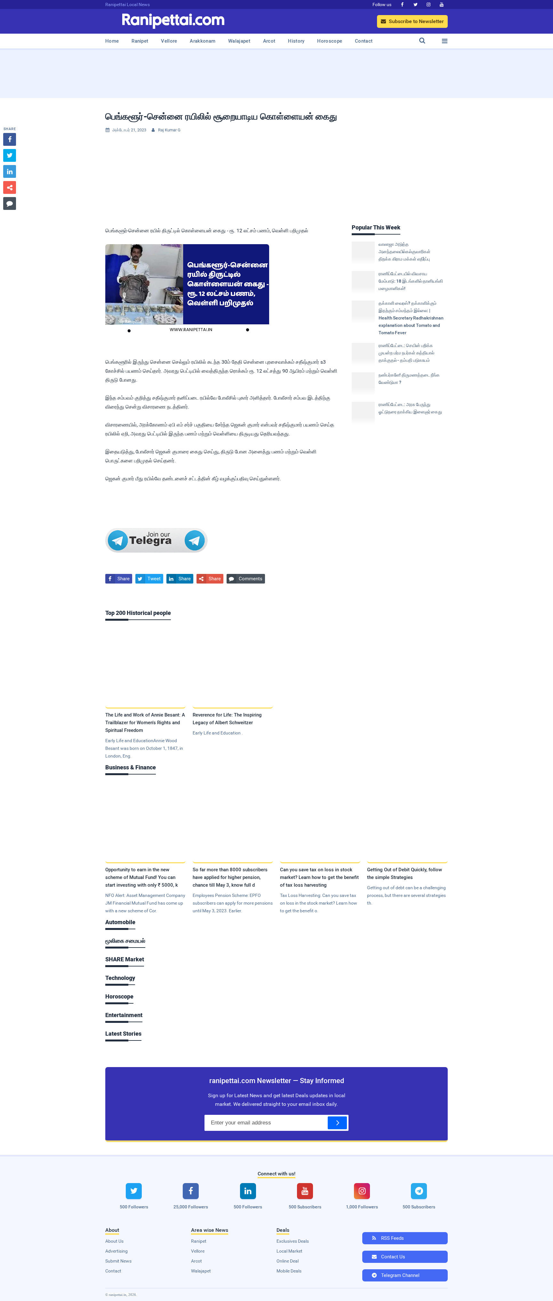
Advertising (116, 1251)
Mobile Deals (288, 1270)
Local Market (289, 1251)
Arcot (269, 41)
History (296, 41)
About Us (114, 1241)
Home (112, 41)
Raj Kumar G (169, 130)
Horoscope (329, 41)
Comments (246, 579)
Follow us (382, 4)
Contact (364, 41)
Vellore (169, 41)
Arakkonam (202, 41)
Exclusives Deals (292, 1241)
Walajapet (239, 41)
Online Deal (287, 1261)
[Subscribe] (337, 1122)
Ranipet (140, 41)
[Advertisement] (276, 71)
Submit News (118, 1261)
